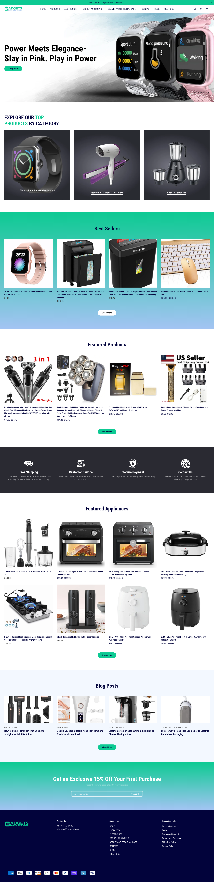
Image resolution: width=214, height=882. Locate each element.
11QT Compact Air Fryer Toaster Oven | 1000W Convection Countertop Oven (80, 573)
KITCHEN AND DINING (92, 9)
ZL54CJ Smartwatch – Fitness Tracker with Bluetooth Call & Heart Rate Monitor (28, 293)
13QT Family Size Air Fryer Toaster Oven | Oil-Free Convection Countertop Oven (129, 573)
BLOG (157, 9)
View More (107, 747)
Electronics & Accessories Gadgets (37, 190)
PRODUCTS (55, 9)
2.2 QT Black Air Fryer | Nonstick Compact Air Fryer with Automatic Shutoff (183, 638)
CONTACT (146, 9)
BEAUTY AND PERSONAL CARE (122, 9)
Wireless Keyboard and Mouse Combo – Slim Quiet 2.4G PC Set (185, 293)
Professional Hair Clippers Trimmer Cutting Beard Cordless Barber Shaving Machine (184, 409)
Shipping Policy (169, 842)
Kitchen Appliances (176, 192)
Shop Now (13, 68)
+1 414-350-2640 (65, 825)
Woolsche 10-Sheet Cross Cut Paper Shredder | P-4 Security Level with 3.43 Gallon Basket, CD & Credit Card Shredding (133, 293)
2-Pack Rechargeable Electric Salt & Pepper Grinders (78, 637)
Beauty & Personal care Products (107, 192)
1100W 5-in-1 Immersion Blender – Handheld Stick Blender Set (28, 573)
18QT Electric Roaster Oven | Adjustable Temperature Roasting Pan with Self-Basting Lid (182, 573)
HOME (43, 9)
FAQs (164, 830)
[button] (206, 9)
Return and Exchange (171, 838)
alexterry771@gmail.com (68, 829)
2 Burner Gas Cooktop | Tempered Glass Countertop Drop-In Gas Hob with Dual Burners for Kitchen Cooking (28, 638)
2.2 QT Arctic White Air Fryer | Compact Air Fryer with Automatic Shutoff (130, 638)
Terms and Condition (171, 834)
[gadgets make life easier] (13, 9)
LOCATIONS (168, 9)
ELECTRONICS (70, 9)
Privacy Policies (169, 826)
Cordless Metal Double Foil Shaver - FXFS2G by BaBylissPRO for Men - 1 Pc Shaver (128, 409)
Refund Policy (168, 846)
